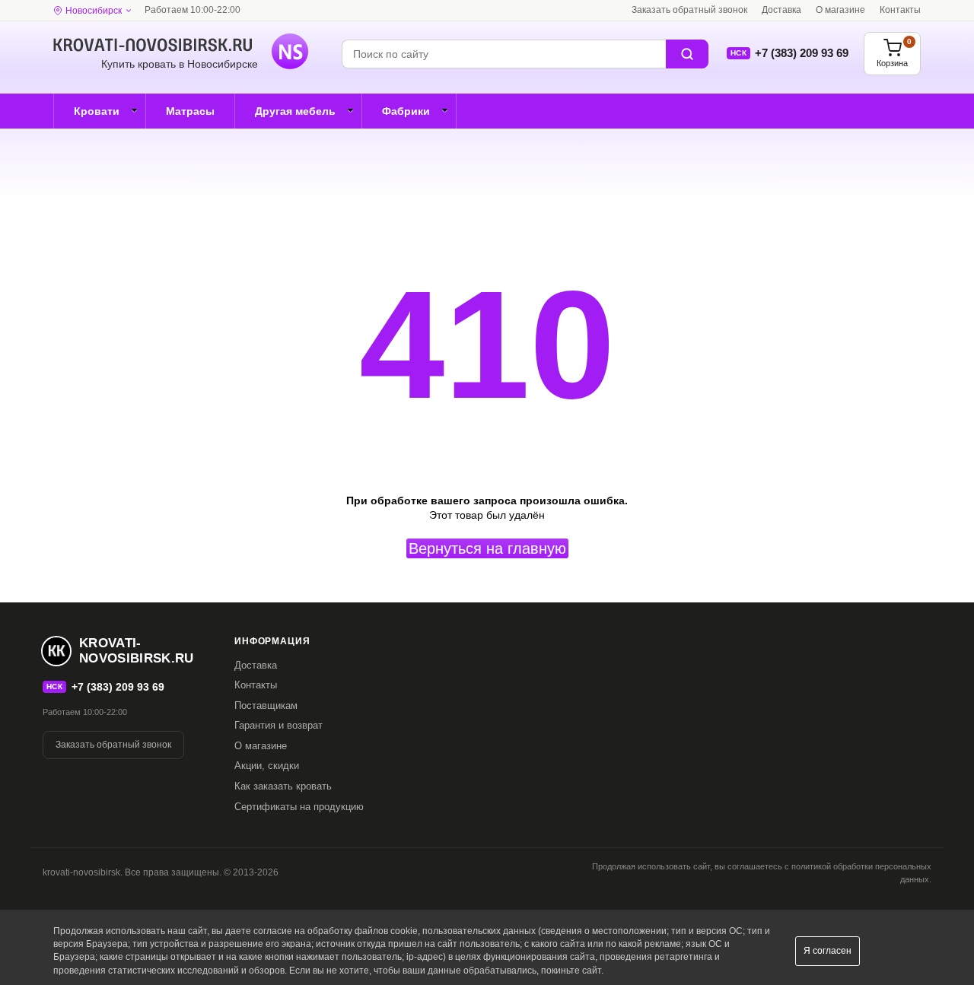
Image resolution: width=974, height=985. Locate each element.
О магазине (840, 10)
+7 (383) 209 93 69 (801, 52)
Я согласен (827, 950)
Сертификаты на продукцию (299, 806)
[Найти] (687, 54)
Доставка (781, 10)
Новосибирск (93, 10)
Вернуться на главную (487, 548)
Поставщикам (266, 705)
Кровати (96, 111)
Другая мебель (295, 111)
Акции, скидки (266, 765)
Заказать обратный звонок (689, 10)
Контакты (900, 10)
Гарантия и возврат (278, 725)
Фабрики (406, 111)
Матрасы (190, 111)
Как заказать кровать (283, 786)
